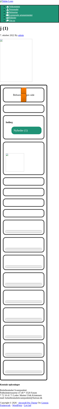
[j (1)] (16, 81)
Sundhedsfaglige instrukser (19, 149)
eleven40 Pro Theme (27, 403)
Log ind (27, 405)
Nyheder (18, 130)
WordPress (17, 405)
